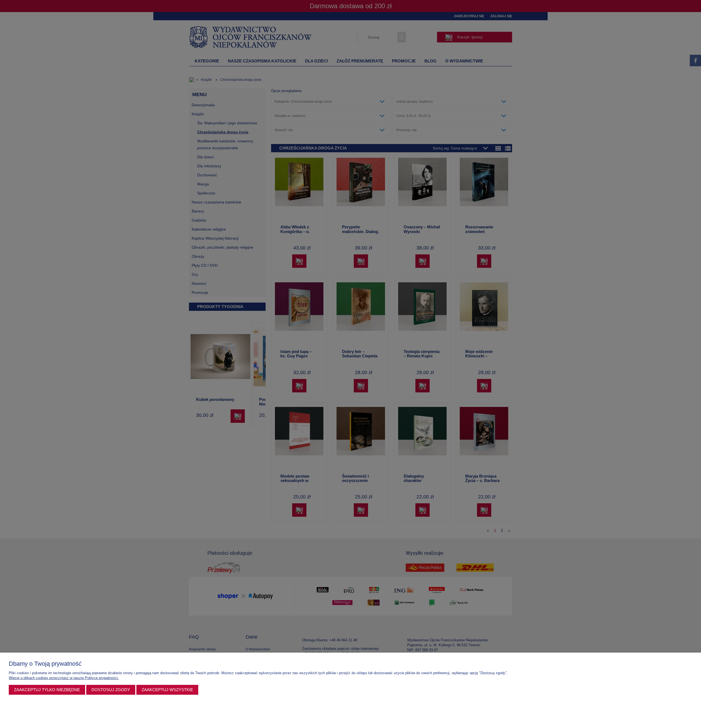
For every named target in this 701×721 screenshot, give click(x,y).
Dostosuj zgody (110, 689)
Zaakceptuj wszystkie (167, 689)
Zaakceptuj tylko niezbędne (47, 689)
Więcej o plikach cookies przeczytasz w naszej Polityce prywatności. (64, 678)
